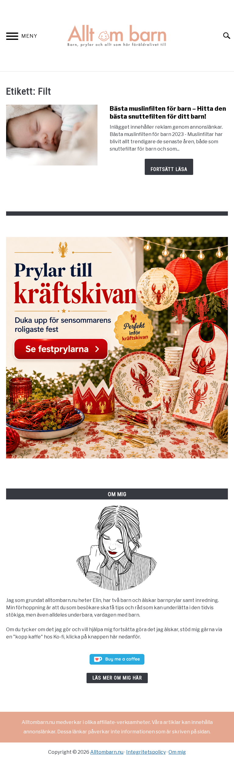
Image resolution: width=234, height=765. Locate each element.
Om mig (177, 752)
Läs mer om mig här (117, 678)
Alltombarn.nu (106, 752)
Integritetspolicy (146, 752)
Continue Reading (169, 167)
